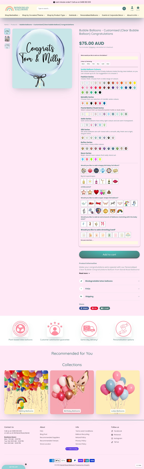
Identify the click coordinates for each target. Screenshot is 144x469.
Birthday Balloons (72, 392)
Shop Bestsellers (11, 15)
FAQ (41, 431)
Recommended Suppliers (50, 437)
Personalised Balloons (89, 15)
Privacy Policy (81, 441)
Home (6, 25)
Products (14, 25)
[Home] (16, 8)
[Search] (124, 8)
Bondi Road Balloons (67, 465)
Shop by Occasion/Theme (32, 15)
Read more (83, 273)
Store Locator (45, 444)
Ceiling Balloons (26, 392)
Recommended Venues (49, 441)
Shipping (92, 47)
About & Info (132, 15)
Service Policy (81, 444)
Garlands (72, 15)
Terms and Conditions (84, 431)
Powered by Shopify (82, 465)
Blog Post (43, 434)
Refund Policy (81, 437)
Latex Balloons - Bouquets (118, 392)
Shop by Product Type (56, 15)
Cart (138, 8)
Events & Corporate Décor (112, 15)
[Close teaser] (26, 464)
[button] (13, 467)
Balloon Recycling (82, 434)
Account (132, 8)
